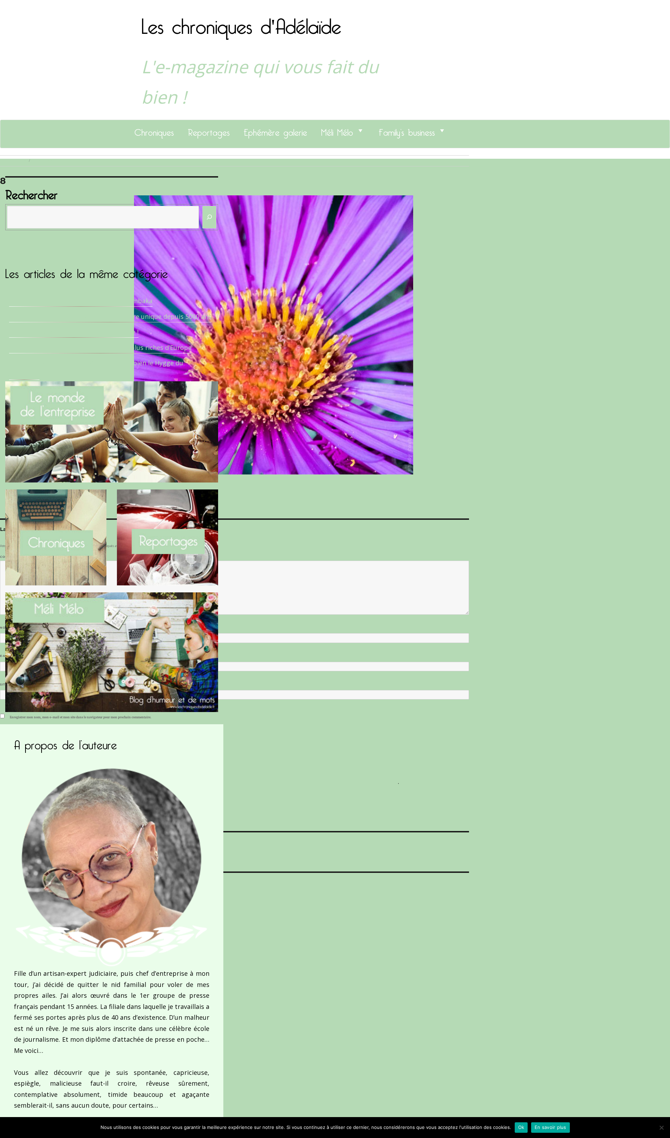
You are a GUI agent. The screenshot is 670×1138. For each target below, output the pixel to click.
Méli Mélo (337, 130)
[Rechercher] (209, 217)
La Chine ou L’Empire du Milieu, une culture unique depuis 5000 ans (110, 316)
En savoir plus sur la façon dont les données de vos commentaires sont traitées (278, 781)
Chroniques (154, 130)
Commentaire (14, 557)
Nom (5, 627)
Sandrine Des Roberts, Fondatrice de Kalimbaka (80, 301)
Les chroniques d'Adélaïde (241, 22)
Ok (521, 1127)
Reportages (209, 130)
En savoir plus (550, 1127)
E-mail (7, 656)
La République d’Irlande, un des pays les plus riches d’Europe (100, 347)
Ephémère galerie (275, 130)
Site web (8, 684)
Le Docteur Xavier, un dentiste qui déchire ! (74, 332)
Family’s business (407, 130)
